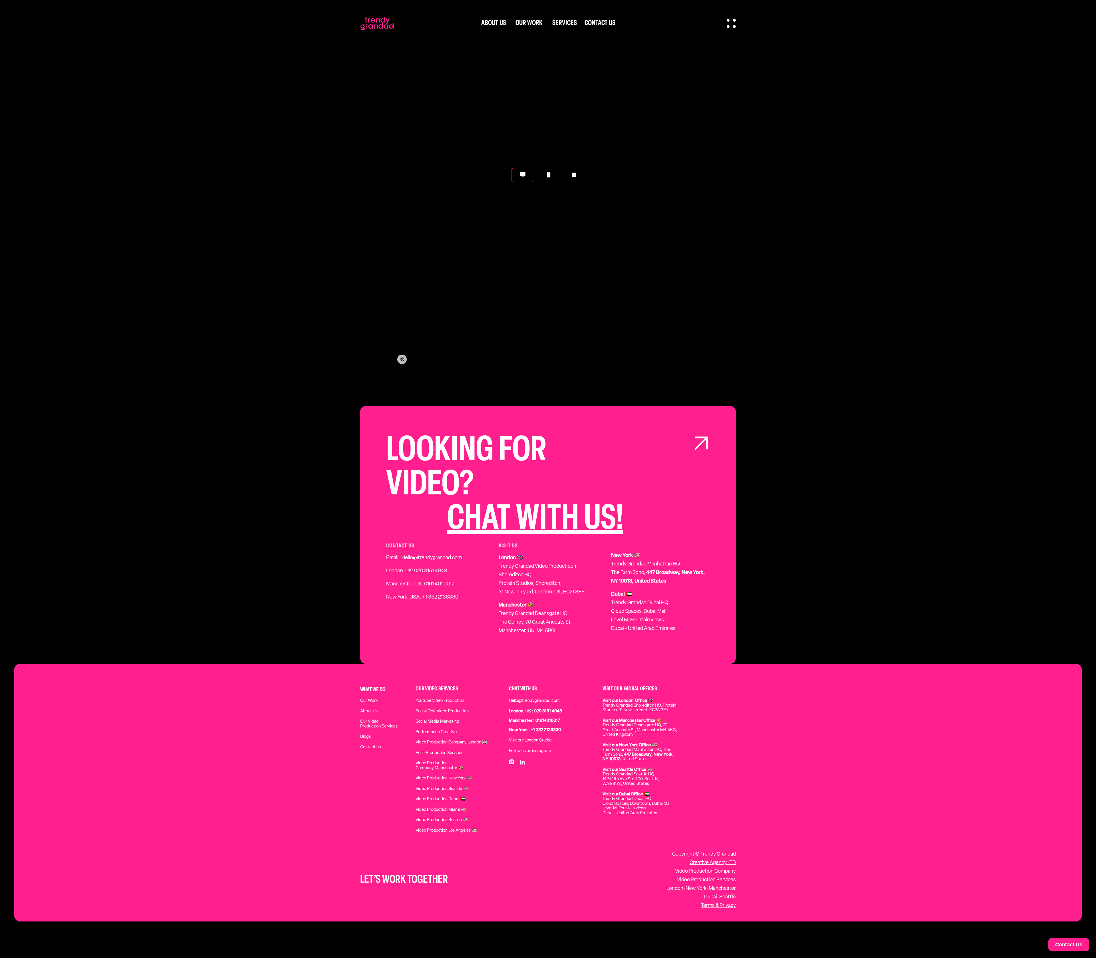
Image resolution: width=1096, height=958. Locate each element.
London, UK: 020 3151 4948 (416, 571)
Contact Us (1068, 944)
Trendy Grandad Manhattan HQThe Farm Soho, (658, 568)
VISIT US (508, 546)
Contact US (400, 546)
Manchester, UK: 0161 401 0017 (420, 584)
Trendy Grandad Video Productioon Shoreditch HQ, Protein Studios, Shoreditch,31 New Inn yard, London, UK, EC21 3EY (542, 575)
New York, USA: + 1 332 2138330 (422, 597)
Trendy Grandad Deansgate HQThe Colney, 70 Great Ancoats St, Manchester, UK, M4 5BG (535, 618)
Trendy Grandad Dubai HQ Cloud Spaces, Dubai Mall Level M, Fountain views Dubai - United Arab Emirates (643, 611)
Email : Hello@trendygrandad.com (424, 558)
